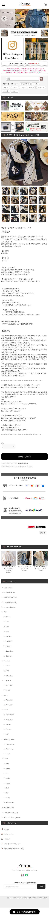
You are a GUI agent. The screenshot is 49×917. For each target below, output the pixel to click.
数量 (2, 443)
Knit (7, 631)
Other (6, 759)
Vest (7, 622)
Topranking (8, 587)
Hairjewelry (10, 744)
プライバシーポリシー (12, 844)
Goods (8, 754)
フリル (6, 87)
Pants (8, 666)
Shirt (7, 627)
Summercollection (10, 597)
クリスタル (25, 84)
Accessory (9, 749)
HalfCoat (9, 719)
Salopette (9, 675)
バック (6, 91)
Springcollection (9, 592)
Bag (7, 763)
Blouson (8, 729)
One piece (7, 680)
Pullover (8, 646)
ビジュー (41, 87)
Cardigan (9, 641)
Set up (6, 695)
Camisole (9, 656)
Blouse (8, 617)
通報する (42, 533)
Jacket (8, 636)
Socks (8, 798)
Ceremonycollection (11, 812)
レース (14, 87)
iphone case (10, 803)
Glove (8, 778)
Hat (7, 773)
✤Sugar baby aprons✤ (12, 817)
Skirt (7, 671)
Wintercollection (9, 607)
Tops (5, 612)
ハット (14, 91)
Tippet (8, 783)
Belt (7, 793)
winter (8, 690)
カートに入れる (24, 456)
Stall (7, 788)
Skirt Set (9, 705)
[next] (45, 19)
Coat (7, 734)
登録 (41, 886)
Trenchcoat (10, 715)
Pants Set (9, 700)
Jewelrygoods (9, 739)
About (6, 829)
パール (35, 84)
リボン (23, 87)
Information (8, 834)
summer (9, 685)
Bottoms (7, 661)
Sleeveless (9, 651)
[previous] (4, 19)
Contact (7, 839)
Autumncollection (10, 602)
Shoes (8, 768)
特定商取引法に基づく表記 (14, 849)
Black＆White (9, 807)
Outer (6, 710)
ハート (31, 87)
